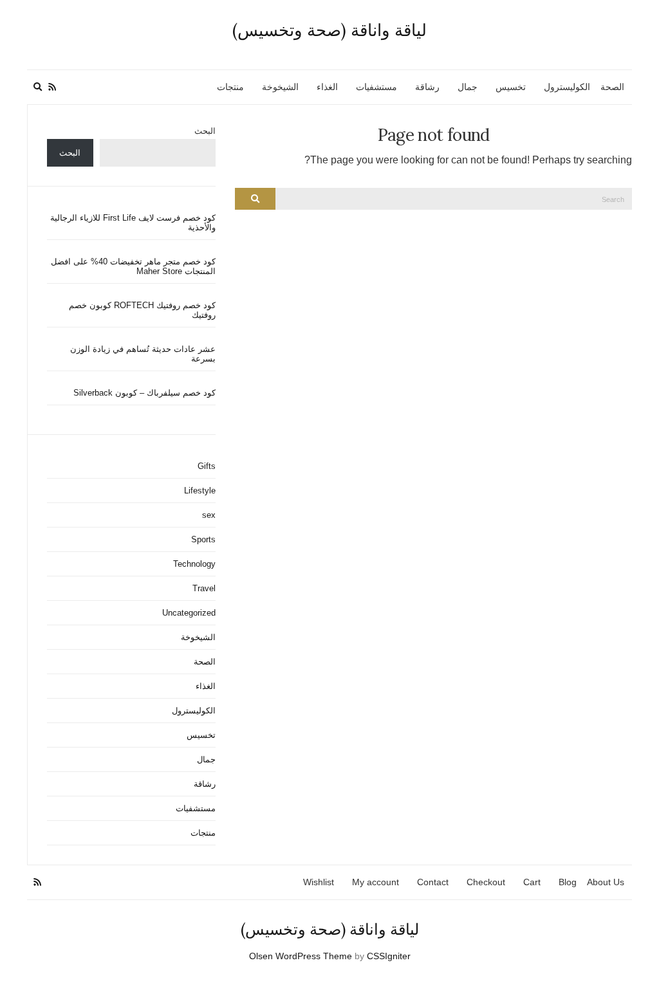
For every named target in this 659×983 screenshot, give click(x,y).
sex (209, 515)
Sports (203, 539)
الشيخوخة (280, 87)
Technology (194, 564)
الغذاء (327, 87)
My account (375, 882)
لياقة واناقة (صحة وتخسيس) (329, 30)
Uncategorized (189, 613)
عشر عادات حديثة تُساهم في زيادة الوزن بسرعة (143, 353)
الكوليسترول (567, 87)
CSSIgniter (389, 956)
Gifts (207, 466)
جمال (468, 87)
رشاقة (427, 87)
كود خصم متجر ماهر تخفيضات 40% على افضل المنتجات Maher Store (133, 266)
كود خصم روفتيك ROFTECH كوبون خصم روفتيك (142, 310)
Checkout (486, 882)
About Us (605, 882)
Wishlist (318, 882)
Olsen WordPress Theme (300, 956)
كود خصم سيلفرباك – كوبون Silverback (144, 393)
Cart (532, 882)
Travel (204, 588)
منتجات (230, 87)
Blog (568, 882)
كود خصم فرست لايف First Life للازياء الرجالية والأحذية (133, 222)
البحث (205, 131)
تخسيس (511, 87)
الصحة (612, 87)
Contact (433, 882)
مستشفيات (376, 87)
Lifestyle (200, 490)
